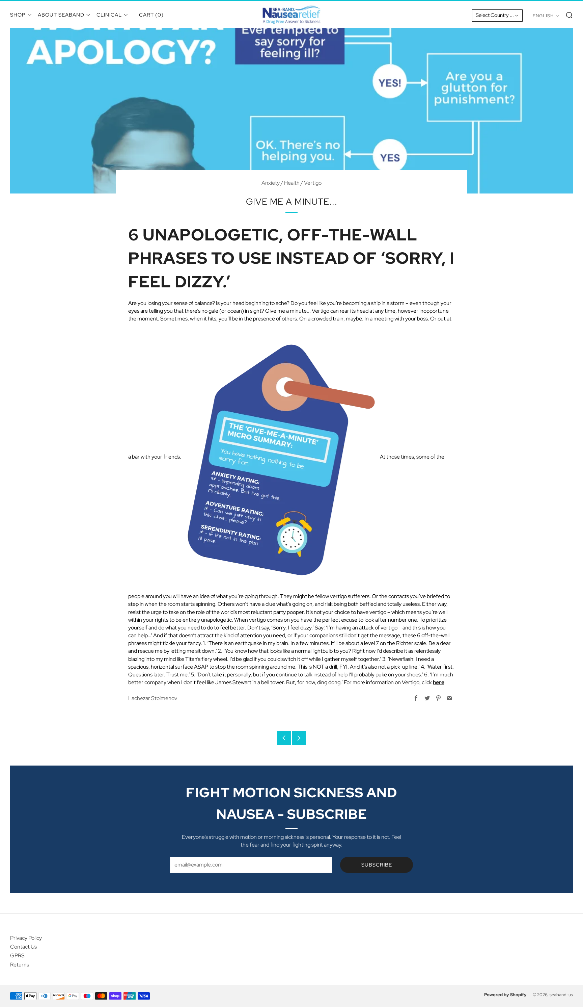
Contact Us (23, 946)
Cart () (151, 14)
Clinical (109, 14)
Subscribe (376, 864)
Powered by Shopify (505, 995)
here (438, 682)
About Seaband (61, 14)
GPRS (17, 955)
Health (292, 182)
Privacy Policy (26, 937)
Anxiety (270, 182)
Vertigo (313, 182)
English (543, 16)
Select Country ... (495, 15)
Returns (19, 964)
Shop (18, 14)
